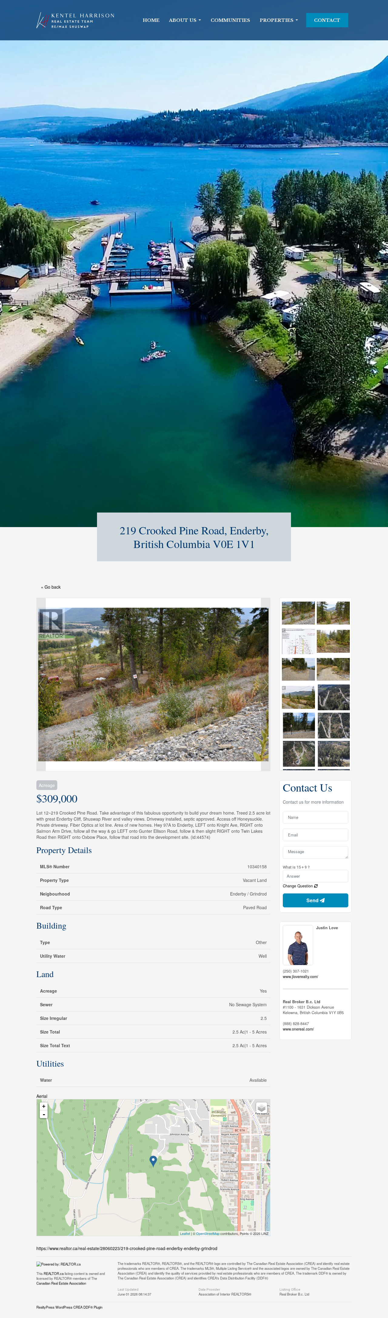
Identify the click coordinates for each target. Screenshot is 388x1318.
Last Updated (128, 1290)
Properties (276, 20)
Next (265, 684)
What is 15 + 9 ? (296, 867)
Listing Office (289, 1290)
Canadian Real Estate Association (61, 1283)
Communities (230, 20)
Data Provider (209, 1290)
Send (313, 900)
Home (151, 20)
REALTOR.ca (54, 1273)
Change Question (298, 886)
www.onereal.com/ (298, 1029)
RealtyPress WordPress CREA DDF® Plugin (69, 1307)
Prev (41, 684)
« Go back (51, 587)
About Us (182, 20)
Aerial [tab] (41, 1096)
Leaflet (185, 1233)
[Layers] (261, 1107)
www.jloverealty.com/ (300, 976)
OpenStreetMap (207, 1233)
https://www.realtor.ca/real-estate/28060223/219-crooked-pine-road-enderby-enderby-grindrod (126, 1248)
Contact (327, 20)
